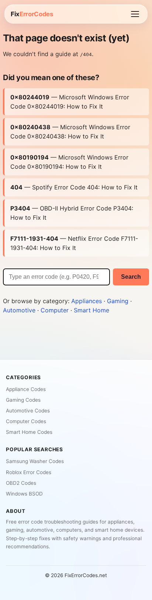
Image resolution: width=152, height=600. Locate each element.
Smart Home (91, 310)
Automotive (19, 310)
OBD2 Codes (21, 483)
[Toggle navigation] (135, 14)
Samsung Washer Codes (35, 461)
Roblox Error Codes (28, 472)
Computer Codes (26, 421)
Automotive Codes (28, 411)
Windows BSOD (24, 494)
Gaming (117, 301)
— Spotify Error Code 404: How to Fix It (74, 187)
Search (131, 277)
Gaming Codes (23, 400)
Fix (32, 14)
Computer (55, 310)
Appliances (86, 301)
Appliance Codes (26, 389)
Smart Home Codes (29, 432)
